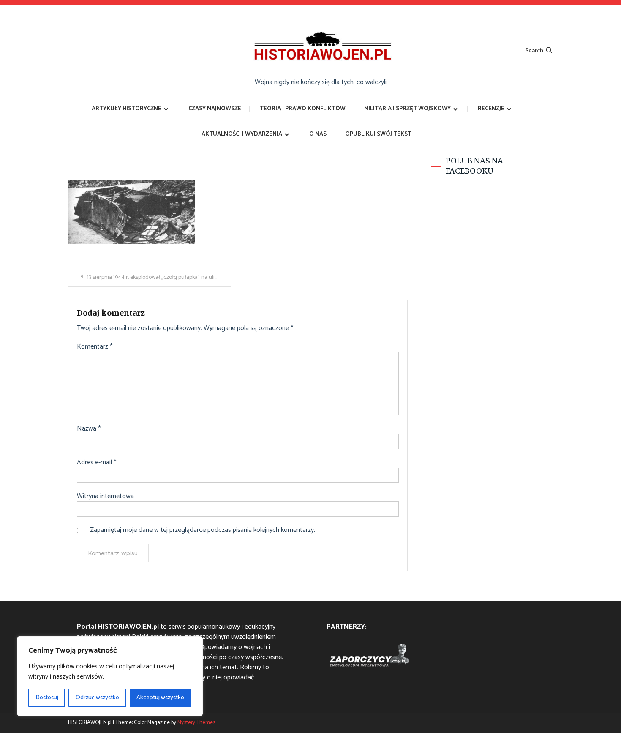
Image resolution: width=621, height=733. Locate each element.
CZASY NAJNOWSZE (214, 109)
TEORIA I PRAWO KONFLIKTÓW (303, 109)
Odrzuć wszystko (97, 698)
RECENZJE (491, 109)
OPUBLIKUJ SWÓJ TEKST (378, 134)
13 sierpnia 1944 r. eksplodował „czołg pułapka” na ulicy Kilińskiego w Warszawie (159, 277)
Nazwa (89, 429)
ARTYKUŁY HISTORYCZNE (126, 109)
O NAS (318, 134)
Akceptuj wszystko (160, 698)
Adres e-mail (96, 463)
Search (534, 51)
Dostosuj (46, 698)
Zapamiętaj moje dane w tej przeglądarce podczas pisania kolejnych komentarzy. (202, 530)
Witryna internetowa (105, 496)
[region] (110, 676)
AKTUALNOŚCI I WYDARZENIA (242, 134)
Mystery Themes (196, 722)
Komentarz (94, 347)
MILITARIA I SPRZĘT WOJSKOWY (407, 109)
